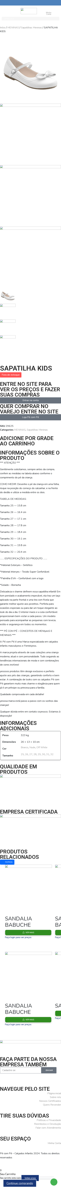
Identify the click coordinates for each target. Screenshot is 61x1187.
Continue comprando (20, 1183)
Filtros (8, 862)
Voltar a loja (30, 1178)
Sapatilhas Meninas (31, 27)
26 (26, 754)
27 (30, 754)
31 (47, 754)
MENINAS (13, 27)
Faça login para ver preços (18, 937)
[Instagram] (12, 1077)
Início (2, 27)
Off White (41, 747)
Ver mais (29, 932)
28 (35, 754)
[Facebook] (4, 1077)
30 (43, 754)
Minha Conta (48, 13)
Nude (32, 747)
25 (22, 754)
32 (51, 754)
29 (39, 754)
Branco (24, 747)
